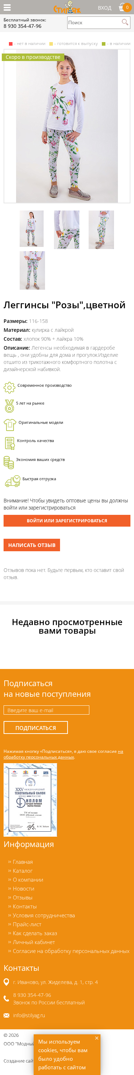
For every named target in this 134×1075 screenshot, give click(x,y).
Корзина (127, 7)
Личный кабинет (34, 941)
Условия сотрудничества (44, 915)
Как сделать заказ (35, 933)
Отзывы (23, 897)
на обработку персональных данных (63, 754)
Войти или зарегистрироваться (67, 521)
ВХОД (104, 7)
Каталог (23, 870)
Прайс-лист (27, 924)
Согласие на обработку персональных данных (71, 950)
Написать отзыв (31, 545)
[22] (67, 126)
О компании (28, 879)
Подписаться (35, 728)
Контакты (25, 906)
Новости (23, 888)
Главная (23, 861)
